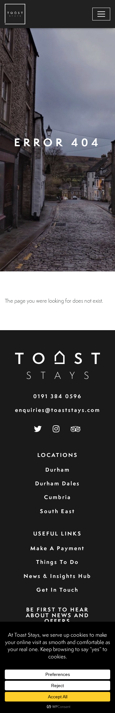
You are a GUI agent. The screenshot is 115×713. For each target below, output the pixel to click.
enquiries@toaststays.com (57, 409)
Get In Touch (57, 589)
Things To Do (57, 561)
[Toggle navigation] (101, 14)
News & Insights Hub (57, 576)
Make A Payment (57, 548)
